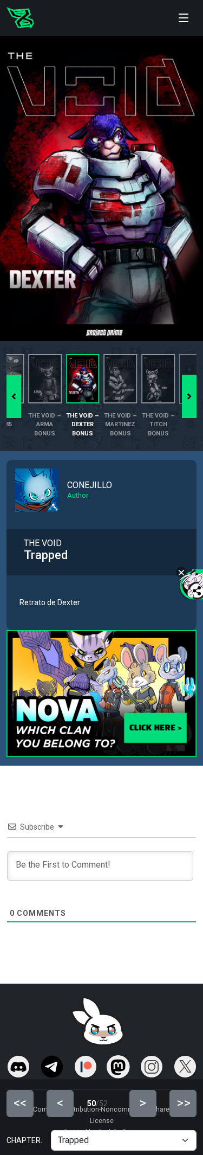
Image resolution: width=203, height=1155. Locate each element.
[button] (189, 396)
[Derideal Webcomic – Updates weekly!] (20, 17)
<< (20, 1103)
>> (183, 1103)
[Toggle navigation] (184, 18)
